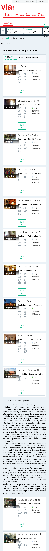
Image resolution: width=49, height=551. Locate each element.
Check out (29, 29)
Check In (10, 29)
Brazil (6, 38)
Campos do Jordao (20, 38)
